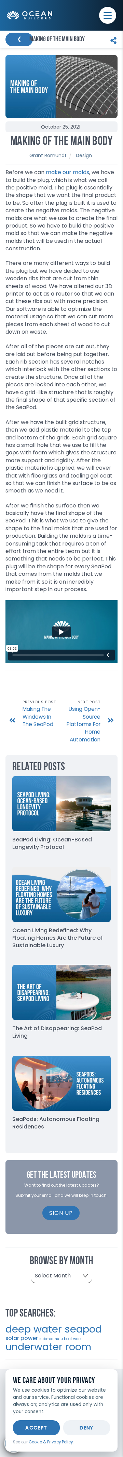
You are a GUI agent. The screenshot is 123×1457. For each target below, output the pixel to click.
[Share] (112, 39)
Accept (36, 1427)
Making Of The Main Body (61, 142)
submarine (49, 1338)
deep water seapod (53, 1329)
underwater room (48, 1347)
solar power (21, 1338)
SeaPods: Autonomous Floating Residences (55, 1123)
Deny (87, 1427)
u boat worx (70, 1338)
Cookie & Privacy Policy (51, 1442)
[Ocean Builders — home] (29, 15)
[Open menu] (107, 15)
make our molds (67, 172)
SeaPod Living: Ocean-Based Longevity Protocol (52, 843)
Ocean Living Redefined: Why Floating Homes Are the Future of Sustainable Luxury (57, 937)
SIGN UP (61, 1213)
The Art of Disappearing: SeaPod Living (57, 1032)
